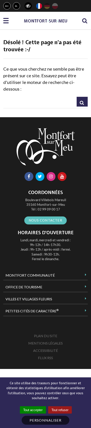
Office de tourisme (24, 287)
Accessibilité (45, 350)
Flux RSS (45, 358)
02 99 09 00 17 (49, 209)
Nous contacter (45, 220)
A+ (7, 6)
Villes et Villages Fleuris (29, 299)
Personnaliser (45, 420)
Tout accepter (33, 410)
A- (16, 6)
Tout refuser (59, 410)
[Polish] (55, 6)
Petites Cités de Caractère (32, 311)
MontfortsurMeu (45, 21)
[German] (47, 6)
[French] (39, 6)
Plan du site (45, 336)
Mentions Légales (45, 343)
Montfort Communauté (30, 275)
